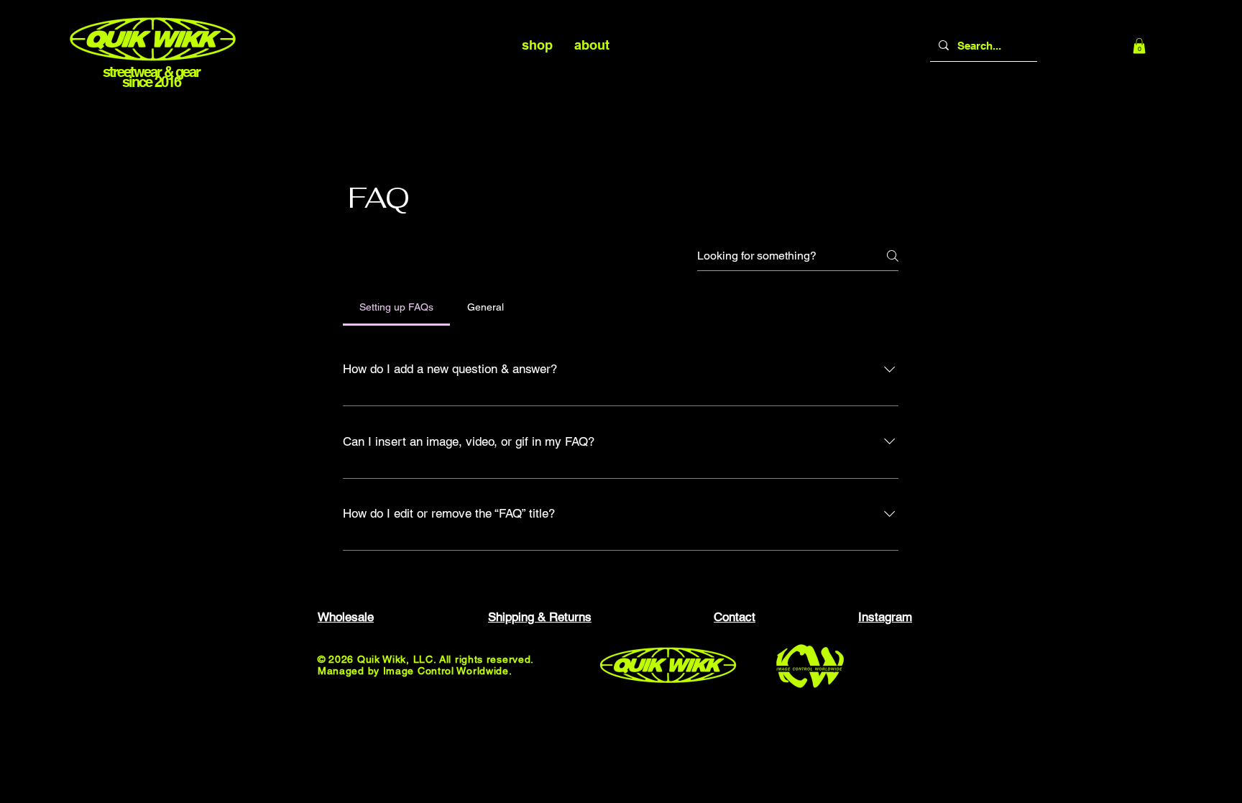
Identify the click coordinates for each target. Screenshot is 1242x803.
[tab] (396, 307)
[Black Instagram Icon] (1220, 402)
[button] (1139, 46)
